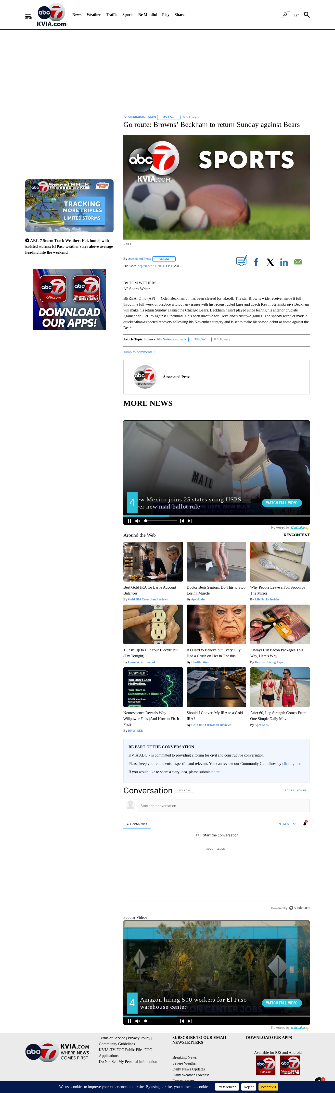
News (76, 14)
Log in (289, 790)
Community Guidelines (117, 1044)
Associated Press (139, 259)
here (217, 772)
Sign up (301, 790)
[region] (216, 849)
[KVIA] (52, 14)
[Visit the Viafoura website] (299, 908)
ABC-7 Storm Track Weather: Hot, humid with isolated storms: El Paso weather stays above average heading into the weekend (69, 246)
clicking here (292, 763)
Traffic (111, 14)
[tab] (137, 824)
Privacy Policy (139, 1038)
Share (179, 14)
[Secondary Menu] (31, 15)
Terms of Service (112, 1038)
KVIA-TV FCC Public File (120, 1050)
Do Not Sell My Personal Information (128, 1061)
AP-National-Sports (171, 339)
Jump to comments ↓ (139, 352)
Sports (127, 14)
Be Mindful (147, 14)
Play (165, 14)
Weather (94, 14)
